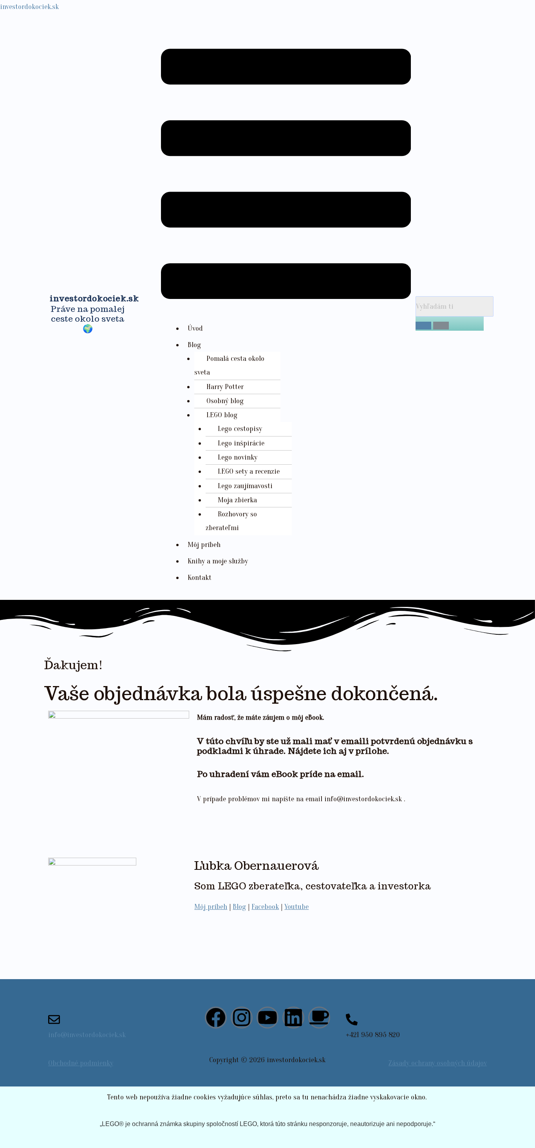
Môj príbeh (204, 544)
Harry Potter (225, 386)
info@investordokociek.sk (87, 1034)
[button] (286, 176)
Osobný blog (225, 401)
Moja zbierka (237, 500)
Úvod (195, 328)
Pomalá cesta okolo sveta (229, 365)
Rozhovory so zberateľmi (231, 521)
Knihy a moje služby (218, 561)
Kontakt (199, 577)
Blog (194, 344)
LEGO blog (221, 415)
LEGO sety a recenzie (249, 471)
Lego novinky (237, 457)
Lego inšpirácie (241, 443)
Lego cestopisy (240, 428)
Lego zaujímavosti (245, 486)
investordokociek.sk (29, 6)
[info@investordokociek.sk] (54, 1019)
